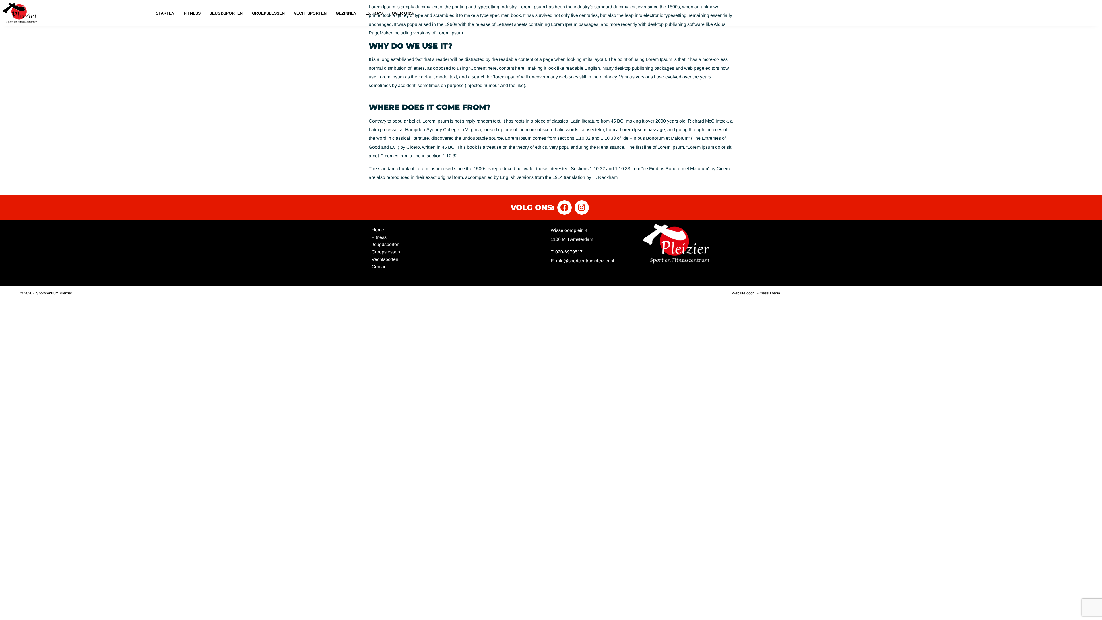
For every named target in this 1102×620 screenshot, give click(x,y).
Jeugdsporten (226, 13)
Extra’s (374, 13)
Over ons (402, 13)
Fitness (192, 13)
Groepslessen (268, 13)
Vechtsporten (310, 13)
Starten (165, 13)
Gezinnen (346, 13)
